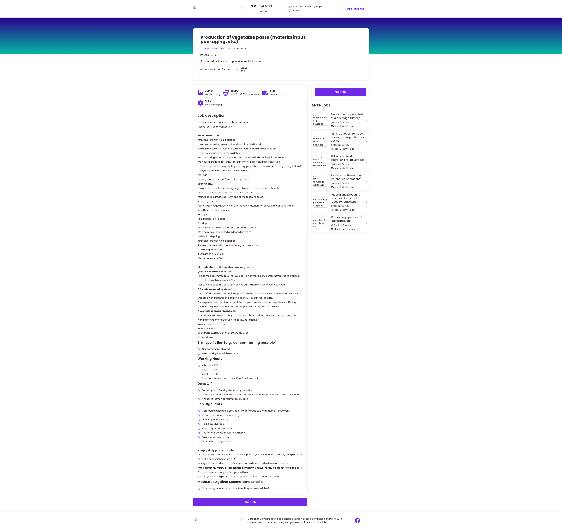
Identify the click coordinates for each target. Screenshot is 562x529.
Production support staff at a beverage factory (347, 116)
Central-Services (236, 48)
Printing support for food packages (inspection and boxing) (348, 137)
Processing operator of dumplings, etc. (346, 219)
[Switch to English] (318, 7)
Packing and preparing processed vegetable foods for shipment (345, 198)
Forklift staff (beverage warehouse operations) (346, 177)
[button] (250, 502)
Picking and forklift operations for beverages (347, 158)
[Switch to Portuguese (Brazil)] (300, 7)
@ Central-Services (341, 122)
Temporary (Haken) (212, 48)
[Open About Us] (274, 6)
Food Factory (212, 94)
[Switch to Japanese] (295, 11)
